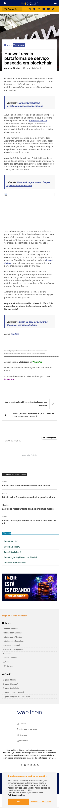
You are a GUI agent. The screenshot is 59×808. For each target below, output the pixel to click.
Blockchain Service (38, 120)
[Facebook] (39, 9)
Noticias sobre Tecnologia (13, 641)
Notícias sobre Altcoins (12, 637)
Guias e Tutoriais (10, 657)
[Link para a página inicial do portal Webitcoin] (29, 712)
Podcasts (7, 653)
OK (18, 801)
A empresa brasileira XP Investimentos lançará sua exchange (24, 104)
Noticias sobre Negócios (13, 649)
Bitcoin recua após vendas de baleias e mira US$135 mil (29, 522)
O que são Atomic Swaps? (15, 562)
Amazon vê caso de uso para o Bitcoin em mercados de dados (27, 323)
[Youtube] (44, 9)
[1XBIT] (29, 587)
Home (7, 45)
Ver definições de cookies (40, 802)
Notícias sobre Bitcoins (12, 632)
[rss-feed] (53, 9)
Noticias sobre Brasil (11, 645)
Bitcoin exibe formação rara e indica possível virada (28, 497)
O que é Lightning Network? (14, 692)
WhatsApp (38, 362)
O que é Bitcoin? (11, 541)
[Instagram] (29, 9)
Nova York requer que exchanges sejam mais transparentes (28, 184)
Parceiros (24, 740)
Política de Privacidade (27, 729)
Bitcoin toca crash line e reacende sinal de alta (26, 485)
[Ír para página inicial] (29, 3)
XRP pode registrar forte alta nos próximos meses (28, 509)
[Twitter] (34, 9)
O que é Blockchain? (12, 552)
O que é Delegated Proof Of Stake (16, 696)
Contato (22, 723)
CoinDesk (14, 334)
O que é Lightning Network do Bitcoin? (20, 557)
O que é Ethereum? (12, 547)
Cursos (6, 661)
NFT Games (8, 666)
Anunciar (23, 735)
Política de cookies (16, 795)
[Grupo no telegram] (48, 9)
